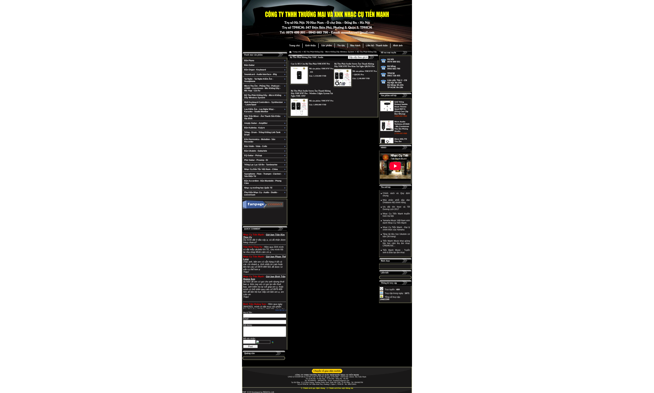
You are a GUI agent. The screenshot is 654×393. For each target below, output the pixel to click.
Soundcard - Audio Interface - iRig (260, 74)
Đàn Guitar (249, 65)
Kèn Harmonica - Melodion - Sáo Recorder (259, 140)
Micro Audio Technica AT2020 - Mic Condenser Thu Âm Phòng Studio (401, 126)
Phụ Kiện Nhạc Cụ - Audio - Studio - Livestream (261, 193)
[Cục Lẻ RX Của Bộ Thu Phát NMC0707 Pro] (299, 75)
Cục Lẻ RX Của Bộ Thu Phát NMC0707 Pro (310, 64)
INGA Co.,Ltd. (268, 392)
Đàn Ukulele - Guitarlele (255, 151)
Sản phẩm (326, 45)
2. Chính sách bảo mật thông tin (340, 388)
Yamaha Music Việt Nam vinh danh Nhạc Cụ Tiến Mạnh (396, 221)
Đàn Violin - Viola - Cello (255, 146)
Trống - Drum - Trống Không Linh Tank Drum (262, 133)
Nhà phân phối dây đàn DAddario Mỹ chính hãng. (396, 201)
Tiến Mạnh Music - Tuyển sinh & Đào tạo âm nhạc (396, 251)
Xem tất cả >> (281, 310)
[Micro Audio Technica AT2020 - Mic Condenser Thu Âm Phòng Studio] (386, 130)
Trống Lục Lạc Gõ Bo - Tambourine (260, 164)
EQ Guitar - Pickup (253, 155)
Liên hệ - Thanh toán (377, 45)
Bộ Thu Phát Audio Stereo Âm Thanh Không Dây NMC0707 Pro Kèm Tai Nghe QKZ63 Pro (354, 65)
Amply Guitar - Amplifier (256, 123)
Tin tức (341, 45)
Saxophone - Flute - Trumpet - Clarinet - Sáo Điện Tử (263, 175)
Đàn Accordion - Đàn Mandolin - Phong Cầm (262, 182)
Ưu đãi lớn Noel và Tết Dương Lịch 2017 (396, 208)
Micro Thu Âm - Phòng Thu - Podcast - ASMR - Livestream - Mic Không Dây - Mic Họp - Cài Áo (262, 88)
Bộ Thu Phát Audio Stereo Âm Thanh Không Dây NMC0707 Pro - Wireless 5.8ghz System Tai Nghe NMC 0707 (312, 93)
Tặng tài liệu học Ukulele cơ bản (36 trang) (396, 235)
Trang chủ (294, 45)
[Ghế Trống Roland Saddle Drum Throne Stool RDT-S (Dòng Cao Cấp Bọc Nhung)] (386, 111)
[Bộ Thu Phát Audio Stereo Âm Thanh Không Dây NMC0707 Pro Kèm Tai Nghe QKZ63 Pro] (342, 78)
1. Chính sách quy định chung (313, 388)
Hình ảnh (398, 45)
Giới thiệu (310, 45)
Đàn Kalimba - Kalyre (254, 128)
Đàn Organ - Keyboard (255, 70)
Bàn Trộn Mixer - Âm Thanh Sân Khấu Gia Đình (262, 117)
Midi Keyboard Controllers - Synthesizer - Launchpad (263, 103)
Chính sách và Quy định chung (396, 194)
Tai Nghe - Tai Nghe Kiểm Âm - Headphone (258, 80)
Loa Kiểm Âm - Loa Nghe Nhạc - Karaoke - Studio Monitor (259, 110)
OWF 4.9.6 (246, 392)
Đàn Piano (249, 60)
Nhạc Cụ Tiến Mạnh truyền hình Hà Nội (396, 214)
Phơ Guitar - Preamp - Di (256, 160)
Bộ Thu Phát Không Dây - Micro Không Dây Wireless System (262, 96)
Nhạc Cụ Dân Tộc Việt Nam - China (261, 169)
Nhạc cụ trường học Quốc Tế (258, 188)
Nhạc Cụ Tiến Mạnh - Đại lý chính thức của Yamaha (396, 228)
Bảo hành (355, 45)
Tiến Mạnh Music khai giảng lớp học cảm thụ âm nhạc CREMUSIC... (396, 243)
